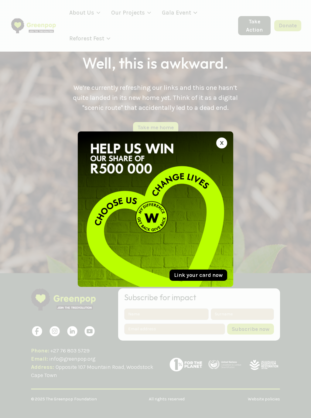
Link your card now (198, 275)
